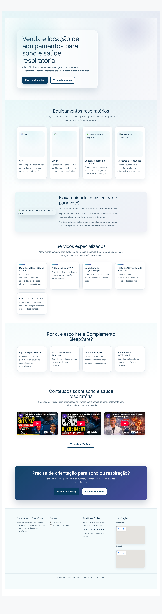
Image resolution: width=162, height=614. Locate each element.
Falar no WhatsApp (35, 80)
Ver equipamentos (62, 80)
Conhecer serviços (94, 491)
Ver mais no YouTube (80, 444)
